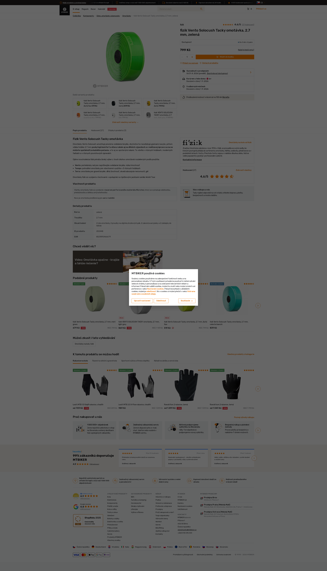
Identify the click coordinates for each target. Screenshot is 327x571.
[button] (151, 291)
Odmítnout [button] (161, 301)
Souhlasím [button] (187, 301)
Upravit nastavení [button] (142, 301)
